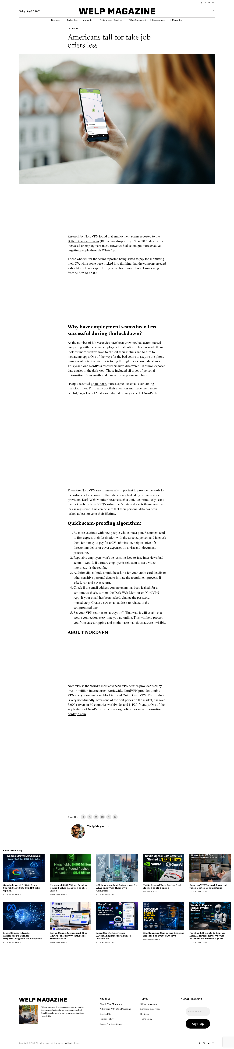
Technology (146, 1019)
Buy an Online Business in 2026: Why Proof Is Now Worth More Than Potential (68, 935)
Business (144, 1014)
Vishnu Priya (151, 892)
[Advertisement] (117, 211)
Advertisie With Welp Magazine (115, 1009)
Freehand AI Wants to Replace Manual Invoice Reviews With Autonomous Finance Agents (207, 935)
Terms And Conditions (111, 1024)
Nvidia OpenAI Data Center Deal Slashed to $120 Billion (162, 886)
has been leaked (139, 587)
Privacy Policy (106, 1019)
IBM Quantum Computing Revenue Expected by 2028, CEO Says (163, 934)
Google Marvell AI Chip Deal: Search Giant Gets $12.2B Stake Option (21, 888)
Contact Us (105, 1014)
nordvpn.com (77, 714)
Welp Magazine (98, 826)
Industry (73, 29)
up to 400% (99, 383)
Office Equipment (149, 1004)
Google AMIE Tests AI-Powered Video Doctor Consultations (208, 886)
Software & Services (150, 1009)
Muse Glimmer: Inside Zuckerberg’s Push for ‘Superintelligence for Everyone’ (22, 935)
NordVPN (92, 236)
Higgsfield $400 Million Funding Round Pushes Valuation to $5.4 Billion (69, 888)
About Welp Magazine (111, 1004)
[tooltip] (201, 2)
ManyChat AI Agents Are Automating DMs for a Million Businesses (113, 935)
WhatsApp (109, 250)
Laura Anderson (13, 894)
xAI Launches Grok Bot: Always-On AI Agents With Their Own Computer (116, 888)
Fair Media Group (71, 1043)
